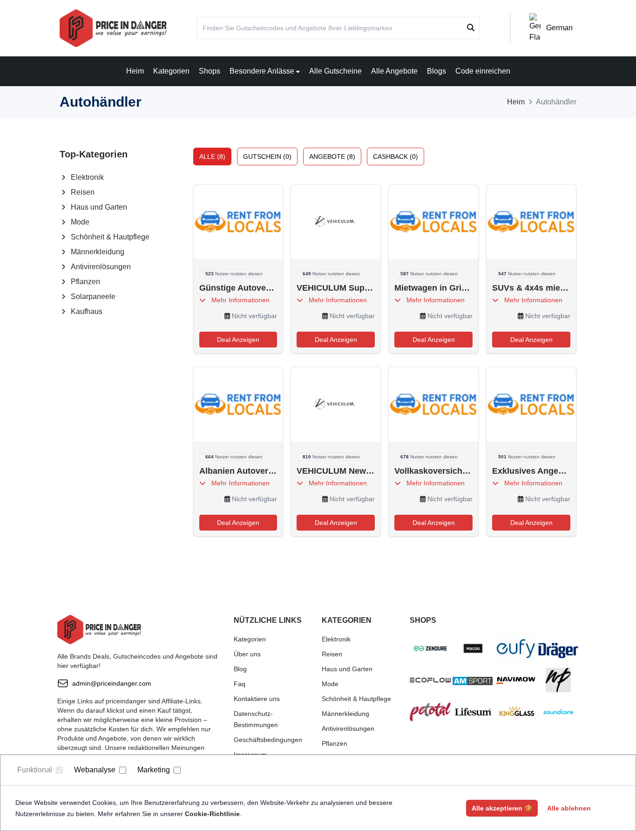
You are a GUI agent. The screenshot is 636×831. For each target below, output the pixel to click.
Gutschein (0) (267, 156)
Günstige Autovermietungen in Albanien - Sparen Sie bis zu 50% (238, 288)
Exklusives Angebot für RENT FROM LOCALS (531, 471)
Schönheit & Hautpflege (110, 237)
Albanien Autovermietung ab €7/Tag (238, 471)
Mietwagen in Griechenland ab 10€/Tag (433, 288)
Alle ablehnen (569, 808)
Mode (80, 222)
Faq (239, 684)
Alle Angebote (394, 71)
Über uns (247, 654)
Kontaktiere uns (257, 698)
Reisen (83, 192)
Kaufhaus (86, 311)
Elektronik (87, 177)
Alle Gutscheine (335, 71)
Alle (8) (212, 156)
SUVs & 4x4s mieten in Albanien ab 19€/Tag (531, 288)
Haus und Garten (99, 207)
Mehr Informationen (238, 300)
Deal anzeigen (238, 339)
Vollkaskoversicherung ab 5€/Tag (433, 471)
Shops (209, 71)
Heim (135, 71)
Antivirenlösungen (101, 267)
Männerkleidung (97, 252)
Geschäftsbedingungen (268, 739)
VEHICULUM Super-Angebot (336, 288)
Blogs (436, 71)
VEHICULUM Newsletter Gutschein (336, 471)
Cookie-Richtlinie (212, 813)
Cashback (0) (395, 156)
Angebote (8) (332, 156)
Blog (240, 669)
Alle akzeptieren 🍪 (502, 808)
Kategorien (171, 71)
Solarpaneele (93, 296)
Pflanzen (85, 282)
